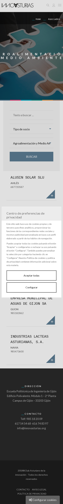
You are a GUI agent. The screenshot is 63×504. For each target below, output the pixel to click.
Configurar (32, 287)
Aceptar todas (31, 275)
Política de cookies (36, 258)
